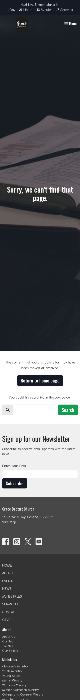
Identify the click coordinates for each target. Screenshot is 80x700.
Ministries (12, 596)
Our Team (9, 641)
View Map (9, 522)
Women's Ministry (14, 685)
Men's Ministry (12, 680)
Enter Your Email (14, 466)
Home (7, 565)
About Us (8, 637)
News (7, 589)
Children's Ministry (15, 666)
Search (68, 410)
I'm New (7, 646)
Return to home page (40, 380)
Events (8, 581)
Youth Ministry (12, 671)
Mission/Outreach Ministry (20, 690)
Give (6, 620)
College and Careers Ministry (22, 694)
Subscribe (15, 483)
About (7, 573)
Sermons (10, 604)
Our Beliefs (10, 651)
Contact (9, 612)
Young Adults (11, 676)
